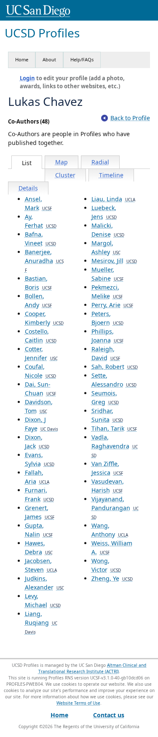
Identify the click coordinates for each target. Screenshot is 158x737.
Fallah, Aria (37, 477)
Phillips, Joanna (107, 335)
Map (61, 162)
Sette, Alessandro (114, 379)
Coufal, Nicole (40, 371)
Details (28, 188)
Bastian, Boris (38, 282)
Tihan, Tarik (114, 428)
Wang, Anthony (109, 529)
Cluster (65, 175)
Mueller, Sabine (107, 274)
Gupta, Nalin (39, 529)
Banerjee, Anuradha (44, 260)
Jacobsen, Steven (41, 565)
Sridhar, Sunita (107, 415)
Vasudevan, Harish (107, 485)
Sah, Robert (114, 367)
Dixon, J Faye (41, 424)
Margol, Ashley (106, 247)
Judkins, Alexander (44, 582)
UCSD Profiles (42, 32)
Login (27, 78)
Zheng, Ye (112, 578)
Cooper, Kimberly (44, 318)
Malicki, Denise (107, 229)
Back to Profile (130, 118)
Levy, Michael (43, 600)
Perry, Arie (112, 305)
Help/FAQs (82, 59)
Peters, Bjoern (107, 318)
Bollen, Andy (38, 300)
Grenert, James (39, 512)
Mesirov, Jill (114, 261)
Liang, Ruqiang (41, 622)
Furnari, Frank (39, 494)
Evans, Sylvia (39, 459)
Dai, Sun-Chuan (40, 388)
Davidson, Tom (39, 406)
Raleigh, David (105, 353)
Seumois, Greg (105, 397)
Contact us (108, 715)
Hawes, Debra (39, 547)
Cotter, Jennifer (41, 353)
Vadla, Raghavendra (114, 445)
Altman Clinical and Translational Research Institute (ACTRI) (92, 668)
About (49, 59)
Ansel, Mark (38, 203)
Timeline (111, 175)
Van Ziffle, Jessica (107, 468)
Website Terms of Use (78, 703)
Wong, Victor (106, 565)
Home (21, 59)
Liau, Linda (113, 199)
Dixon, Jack (37, 441)
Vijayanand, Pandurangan (115, 507)
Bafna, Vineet (40, 238)
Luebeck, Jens (104, 212)
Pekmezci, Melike (107, 291)
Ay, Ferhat (40, 221)
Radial (100, 162)
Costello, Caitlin (40, 335)
